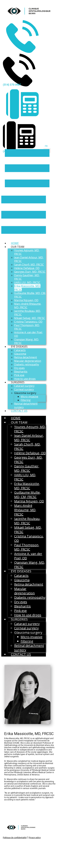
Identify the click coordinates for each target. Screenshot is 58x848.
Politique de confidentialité (15, 837)
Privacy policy (35, 837)
